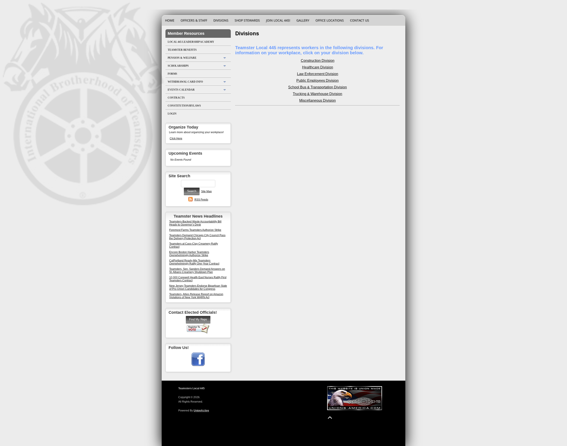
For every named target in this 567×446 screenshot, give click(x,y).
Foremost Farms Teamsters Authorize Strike (195, 230)
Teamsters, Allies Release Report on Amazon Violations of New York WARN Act (196, 296)
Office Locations (329, 20)
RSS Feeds (201, 199)
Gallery (302, 20)
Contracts (176, 97)
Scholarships (178, 65)
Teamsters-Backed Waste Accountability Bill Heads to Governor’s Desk (195, 223)
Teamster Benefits (182, 49)
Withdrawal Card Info (185, 81)
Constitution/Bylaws (184, 105)
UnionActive (201, 410)
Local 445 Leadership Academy (191, 41)
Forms (172, 73)
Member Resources (186, 33)
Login (172, 113)
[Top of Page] (330, 417)
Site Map (206, 191)
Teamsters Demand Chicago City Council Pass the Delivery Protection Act (197, 237)
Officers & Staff (194, 20)
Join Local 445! (278, 20)
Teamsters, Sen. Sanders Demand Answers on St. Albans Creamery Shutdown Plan (197, 270)
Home (169, 20)
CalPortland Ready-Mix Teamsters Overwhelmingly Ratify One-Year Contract (194, 262)
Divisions (220, 20)
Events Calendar (181, 89)
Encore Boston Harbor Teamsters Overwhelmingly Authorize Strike (189, 254)
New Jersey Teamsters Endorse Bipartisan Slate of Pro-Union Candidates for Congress (198, 287)
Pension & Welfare (182, 57)
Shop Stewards (247, 20)
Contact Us (359, 20)
